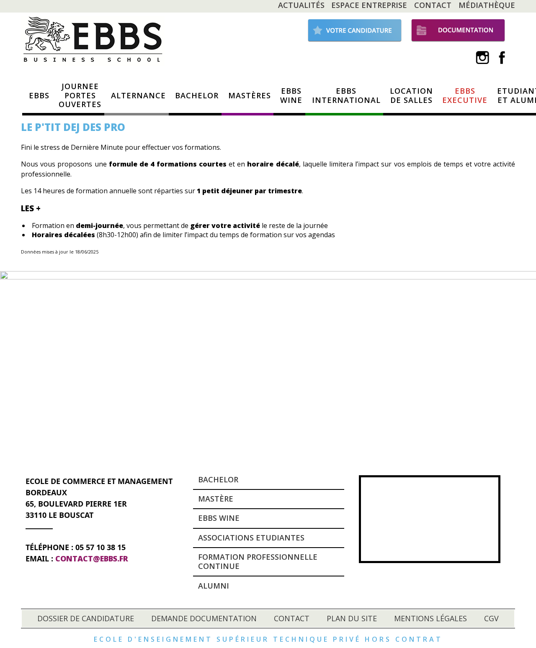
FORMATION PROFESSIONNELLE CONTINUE (257, 561)
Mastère (215, 499)
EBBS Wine (219, 518)
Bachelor (218, 479)
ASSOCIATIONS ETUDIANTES (251, 538)
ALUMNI (213, 586)
